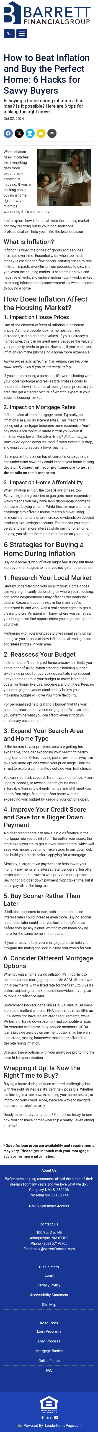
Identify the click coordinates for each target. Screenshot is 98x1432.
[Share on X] (19, 133)
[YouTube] (56, 1417)
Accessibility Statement (49, 1295)
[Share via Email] (41, 133)
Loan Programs (49, 1331)
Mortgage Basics (49, 1351)
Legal (49, 1275)
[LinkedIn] (49, 1417)
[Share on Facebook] (8, 133)
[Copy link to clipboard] (52, 133)
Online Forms (49, 1361)
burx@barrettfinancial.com (54, 1249)
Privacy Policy (49, 1285)
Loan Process (49, 1341)
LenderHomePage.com (63, 1425)
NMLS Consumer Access (49, 1206)
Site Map (49, 1305)
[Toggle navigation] (21, 33)
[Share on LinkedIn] (30, 133)
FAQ (49, 1370)
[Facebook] (42, 1417)
